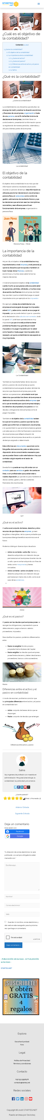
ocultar (26, 45)
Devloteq (31, 1115)
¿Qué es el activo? (17, 58)
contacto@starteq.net (22, 1083)
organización (29, 113)
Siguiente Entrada (22, 813)
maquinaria (21, 564)
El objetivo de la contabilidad (17, 52)
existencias (20, 580)
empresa (24, 265)
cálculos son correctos (27, 316)
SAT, (9, 310)
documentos (21, 446)
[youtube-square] (31, 1099)
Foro (22, 1045)
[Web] (22, 915)
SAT (11, 319)
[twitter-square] (18, 1099)
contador (6, 470)
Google (20, 836)
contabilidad (34, 283)
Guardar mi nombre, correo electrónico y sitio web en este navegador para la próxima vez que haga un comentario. (21, 925)
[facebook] (14, 1099)
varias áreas (20, 196)
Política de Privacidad (22, 1060)
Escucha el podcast (22, 1042)
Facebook (20, 831)
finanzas (21, 271)
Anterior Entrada (22, 807)
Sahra (13, 70)
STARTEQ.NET (6, 968)
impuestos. (34, 298)
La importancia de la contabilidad (19, 55)
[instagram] (26, 1099)
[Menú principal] (39, 4)
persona (11, 116)
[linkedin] (22, 1099)
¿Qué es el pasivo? (17, 61)
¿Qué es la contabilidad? (13, 49)
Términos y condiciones (22, 1063)
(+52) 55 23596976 (22, 1079)
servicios (19, 470)
